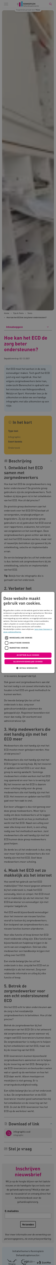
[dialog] (28, 632)
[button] (28, 668)
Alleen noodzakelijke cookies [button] (28, 662)
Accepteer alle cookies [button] (28, 655)
